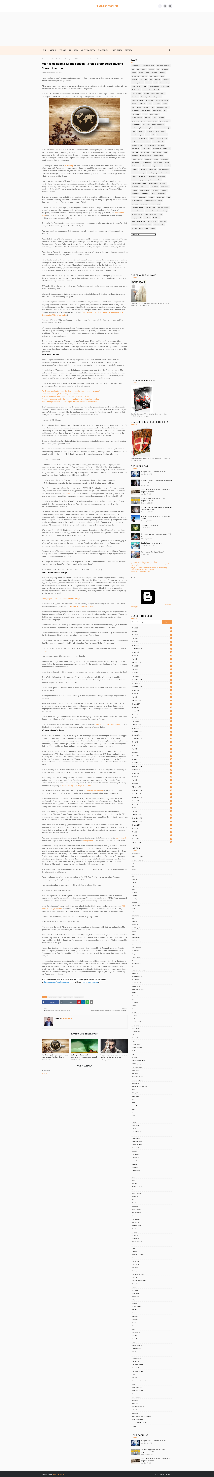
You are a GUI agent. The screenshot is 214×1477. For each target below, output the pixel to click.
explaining (69, 165)
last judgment (157, 148)
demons (146, 93)
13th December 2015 (148, 65)
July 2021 (152, 655)
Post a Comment (47, 1074)
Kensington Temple (150, 145)
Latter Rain (166, 148)
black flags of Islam (137, 83)
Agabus (134, 72)
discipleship (157, 96)
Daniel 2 (156, 90)
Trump (165, 211)
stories (160, 200)
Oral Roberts (146, 166)
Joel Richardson (162, 138)
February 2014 (152, 815)
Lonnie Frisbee (145, 152)
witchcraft (163, 221)
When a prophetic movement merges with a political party (65, 396)
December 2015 (152, 763)
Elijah (149, 103)
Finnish (145, 114)
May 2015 (152, 780)
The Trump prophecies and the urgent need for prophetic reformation (69, 401)
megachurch (164, 159)
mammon (135, 155)
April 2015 (152, 783)
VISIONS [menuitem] (63, 50)
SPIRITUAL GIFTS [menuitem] (88, 50)
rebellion (69, 493)
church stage (165, 86)
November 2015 (152, 766)
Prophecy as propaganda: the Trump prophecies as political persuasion (70, 399)
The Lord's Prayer (150, 207)
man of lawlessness (145, 155)
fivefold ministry (154, 114)
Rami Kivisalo (144, 186)
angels (141, 72)
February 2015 (152, 787)
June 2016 (152, 745)
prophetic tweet (153, 183)
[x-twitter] (165, 6)
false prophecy (68, 997)
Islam (163, 131)
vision (160, 214)
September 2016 (152, 738)
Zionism (152, 228)
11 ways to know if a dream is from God (153, 472)
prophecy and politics (146, 179)
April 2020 (152, 673)
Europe (139, 107)
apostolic (144, 76)
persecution (152, 169)
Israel (147, 135)
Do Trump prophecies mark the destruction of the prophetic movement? (71, 391)
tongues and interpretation (153, 211)
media (156, 159)
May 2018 (152, 697)
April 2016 (152, 752)
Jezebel (134, 138)
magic (159, 152)
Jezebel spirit (143, 138)
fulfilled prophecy (137, 117)
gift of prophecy (152, 121)
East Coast (142, 103)
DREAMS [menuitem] (53, 50)
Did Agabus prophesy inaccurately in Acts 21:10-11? (156, 535)
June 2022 (152, 635)
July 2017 (152, 714)
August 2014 (152, 801)
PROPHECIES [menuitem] (117, 50)
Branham (148, 83)
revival (153, 193)
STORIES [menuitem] (128, 50)
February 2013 (152, 842)
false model (135, 110)
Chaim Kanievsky (154, 86)
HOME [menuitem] (44, 50)
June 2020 (152, 666)
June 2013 (152, 832)
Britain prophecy (137, 86)
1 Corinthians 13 (136, 65)
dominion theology (137, 100)
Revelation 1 (135, 193)
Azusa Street (143, 79)
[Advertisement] (107, 29)
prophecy (135, 179)
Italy (153, 135)
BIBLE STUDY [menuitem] (103, 50)
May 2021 (152, 659)
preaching (151, 173)
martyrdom (148, 159)
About (162, 1474)
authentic (134, 79)
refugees (134, 190)
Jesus (165, 135)
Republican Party (144, 190)
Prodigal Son (142, 176)
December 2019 (152, 680)
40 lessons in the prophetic (149, 525)
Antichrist (162, 72)
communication (147, 90)
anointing (154, 72)
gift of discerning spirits (138, 121)
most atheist (121, 837)
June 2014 (152, 808)
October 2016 (152, 735)
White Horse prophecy (138, 221)
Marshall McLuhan (137, 159)
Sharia (168, 197)
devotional (135, 96)
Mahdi (165, 152)
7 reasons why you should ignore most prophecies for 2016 (153, 500)
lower (44, 650)
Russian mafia (142, 197)
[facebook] (160, 6)
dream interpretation (162, 100)
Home (43, 59)
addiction (165, 69)
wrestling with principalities (140, 228)
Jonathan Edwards (158, 141)
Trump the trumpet (150, 214)
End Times (157, 103)
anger (147, 72)
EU (60, 997)
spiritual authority (137, 200)
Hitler (133, 131)
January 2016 (152, 759)
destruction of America (157, 93)
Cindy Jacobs (136, 90)
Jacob (159, 135)
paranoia (134, 169)
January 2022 (152, 645)
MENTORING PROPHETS (107, 6)
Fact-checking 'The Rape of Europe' (76, 785)
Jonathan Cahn (146, 141)
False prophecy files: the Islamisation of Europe (61, 598)
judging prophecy (137, 145)
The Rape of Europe (163, 207)
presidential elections (162, 173)
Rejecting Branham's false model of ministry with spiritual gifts (156, 482)
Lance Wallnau (146, 148)
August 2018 (152, 690)
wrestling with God (159, 224)
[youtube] (170, 6)
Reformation (154, 186)
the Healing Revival (137, 207)
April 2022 (152, 642)
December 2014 (152, 790)
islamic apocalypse (137, 135)
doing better (88, 840)
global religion (136, 124)
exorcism (146, 107)
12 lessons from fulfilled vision (80, 606)
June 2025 (152, 628)
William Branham (152, 221)
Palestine (167, 166)
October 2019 (152, 683)
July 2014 (152, 804)
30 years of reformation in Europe (109, 724)
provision (163, 183)
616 (133, 69)
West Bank (147, 218)
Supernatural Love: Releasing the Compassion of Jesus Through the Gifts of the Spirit (84, 313)
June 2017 (152, 718)
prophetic (158, 179)
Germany (161, 117)
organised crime (157, 166)
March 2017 (152, 721)
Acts (158, 69)
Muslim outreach (146, 162)
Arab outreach (154, 76)
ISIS (157, 131)
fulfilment (147, 117)
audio (162, 76)
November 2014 (152, 794)
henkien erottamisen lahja (162, 128)
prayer (143, 173)
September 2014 (152, 797)
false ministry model (163, 107)
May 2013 (152, 835)
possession (135, 173)
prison (134, 176)
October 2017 (152, 704)
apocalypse (135, 76)
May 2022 (152, 638)
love (153, 152)
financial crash (136, 114)
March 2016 (152, 756)
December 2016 (152, 732)
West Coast (156, 218)
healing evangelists (137, 128)
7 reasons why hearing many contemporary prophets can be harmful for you (114, 1056)
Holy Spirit (141, 131)
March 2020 (152, 676)
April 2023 (152, 631)
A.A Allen (151, 69)
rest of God (155, 190)
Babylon (157, 79)
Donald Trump (52, 997)
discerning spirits (146, 96)
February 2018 (152, 700)
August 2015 (152, 773)
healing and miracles (158, 124)
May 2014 (152, 811)
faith (153, 107)
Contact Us (169, 1474)
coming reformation (95, 790)
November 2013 (152, 821)
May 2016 (152, 749)
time (133, 211)
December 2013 (152, 818)
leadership (135, 152)
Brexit (155, 83)
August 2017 (152, 711)
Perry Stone (143, 169)
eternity (165, 103)
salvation (151, 197)
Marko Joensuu (47, 72)
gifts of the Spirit (164, 121)
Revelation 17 (145, 193)
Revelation (164, 190)
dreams (134, 103)
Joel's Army (135, 141)
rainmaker (135, 186)
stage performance (150, 200)
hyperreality (150, 131)
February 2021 (152, 662)
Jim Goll (152, 138)
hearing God (149, 128)
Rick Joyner (161, 193)
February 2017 (152, 725)
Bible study (166, 79)
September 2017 (152, 707)
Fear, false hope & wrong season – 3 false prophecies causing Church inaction (55, 1056)
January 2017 (152, 728)
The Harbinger (156, 204)
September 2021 (152, 649)
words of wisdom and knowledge (141, 224)
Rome (133, 197)
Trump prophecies (137, 214)
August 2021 (152, 652)
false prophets (50, 59)
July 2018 (152, 693)
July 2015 (152, 776)
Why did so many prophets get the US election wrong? (155, 517)
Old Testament (136, 166)
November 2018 (152, 687)
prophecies (161, 176)
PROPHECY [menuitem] (73, 50)
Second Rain (160, 197)
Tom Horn (140, 211)
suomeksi (135, 204)
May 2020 (152, 669)
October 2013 (152, 825)
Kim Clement (135, 148)
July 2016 (152, 742)
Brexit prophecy (164, 83)
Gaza (154, 117)
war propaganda (136, 218)
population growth (164, 169)
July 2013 (152, 828)
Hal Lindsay (146, 124)
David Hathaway (136, 93)
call (145, 86)
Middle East (135, 162)
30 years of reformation (163, 65)
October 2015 (152, 770)
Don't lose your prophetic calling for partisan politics (63, 393)
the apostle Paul (144, 204)
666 (138, 69)
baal (151, 79)
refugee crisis (164, 186)
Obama (167, 162)
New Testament (158, 162)
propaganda (152, 176)
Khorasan (161, 145)
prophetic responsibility (139, 183)
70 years (143, 69)
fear (165, 110)
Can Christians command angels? (151, 543)
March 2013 (152, 839)
